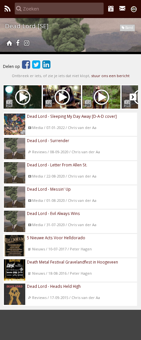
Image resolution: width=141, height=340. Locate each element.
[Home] (9, 43)
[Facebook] (17, 43)
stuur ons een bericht (110, 75)
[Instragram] (26, 43)
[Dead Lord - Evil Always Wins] (101, 97)
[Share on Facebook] (26, 66)
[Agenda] (111, 8)
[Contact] (122, 8)
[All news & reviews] (7, 8)
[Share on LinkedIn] (46, 66)
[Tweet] (36, 66)
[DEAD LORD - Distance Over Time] (62, 97)
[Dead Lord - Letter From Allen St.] (23, 97)
